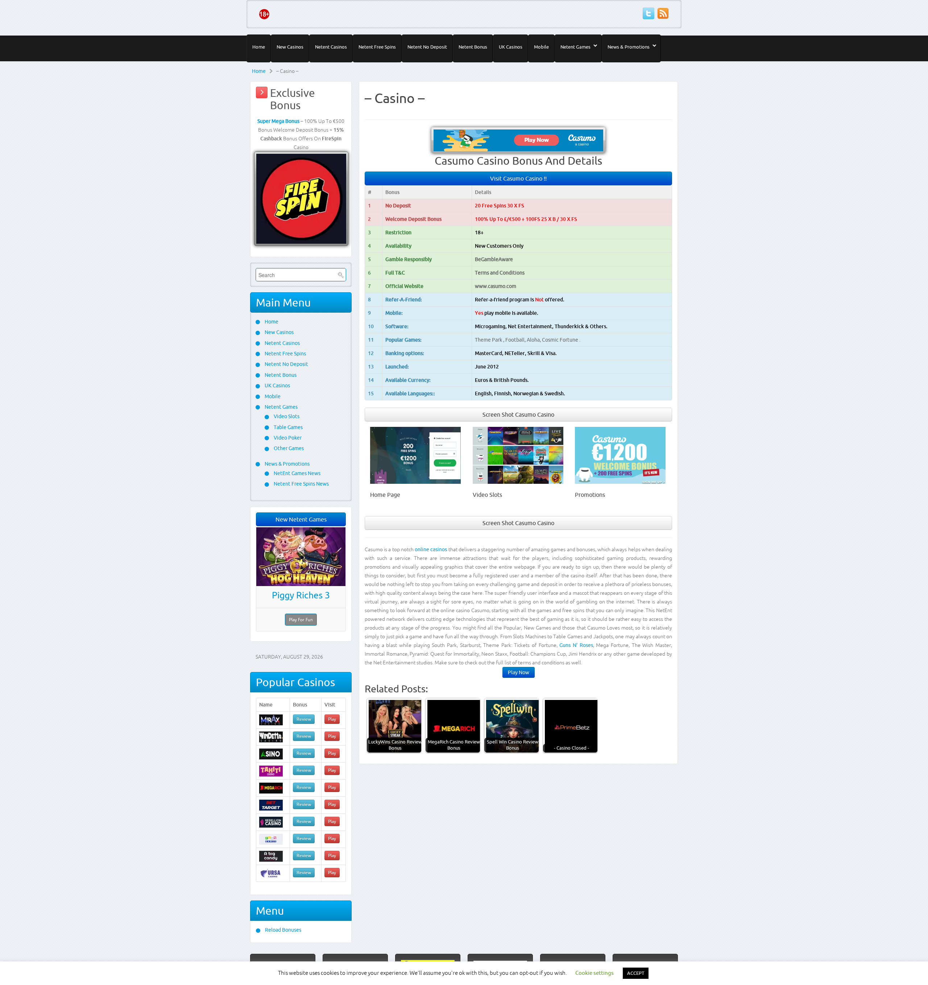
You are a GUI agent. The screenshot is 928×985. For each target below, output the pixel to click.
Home (258, 46)
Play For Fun (301, 619)
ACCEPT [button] (635, 973)
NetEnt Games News (296, 473)
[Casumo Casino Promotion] (620, 455)
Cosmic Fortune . (561, 340)
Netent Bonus (473, 46)
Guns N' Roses (576, 645)
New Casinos (290, 46)
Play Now (518, 672)
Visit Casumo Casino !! (518, 178)
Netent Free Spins (377, 46)
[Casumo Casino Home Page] (415, 455)
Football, (516, 340)
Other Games (288, 448)
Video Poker (287, 438)
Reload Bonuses (282, 930)
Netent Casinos (331, 46)
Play (332, 719)
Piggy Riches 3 (301, 595)
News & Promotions (629, 46)
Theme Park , (490, 340)
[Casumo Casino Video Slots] (518, 455)
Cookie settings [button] (594, 973)
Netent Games (575, 46)
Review (304, 719)
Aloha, (534, 340)
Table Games (288, 427)
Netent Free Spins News (301, 484)
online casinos (431, 549)
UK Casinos (510, 46)
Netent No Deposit (427, 46)
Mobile (541, 46)
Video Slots (286, 416)
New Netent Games (301, 519)
